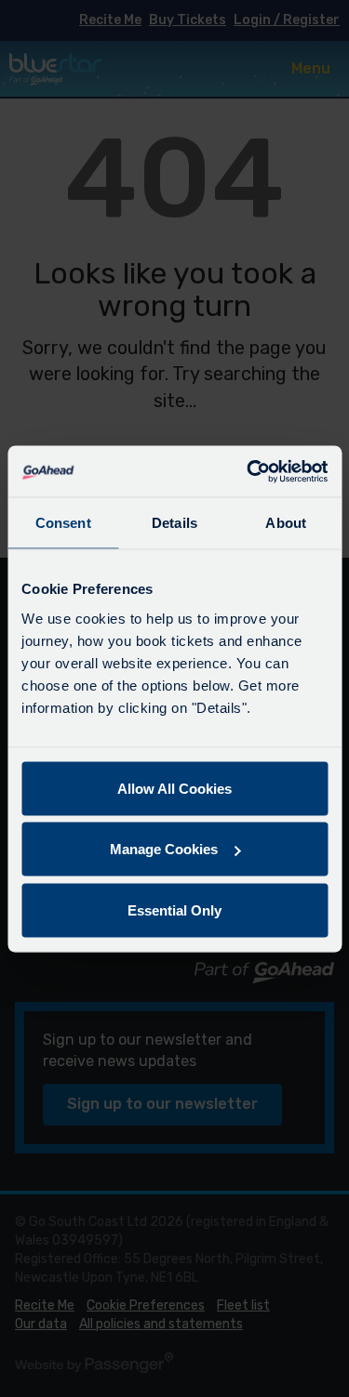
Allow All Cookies (174, 788)
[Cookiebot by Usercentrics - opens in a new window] (248, 471)
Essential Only (174, 909)
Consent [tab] (63, 523)
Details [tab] (174, 523)
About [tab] (285, 523)
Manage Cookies (164, 849)
